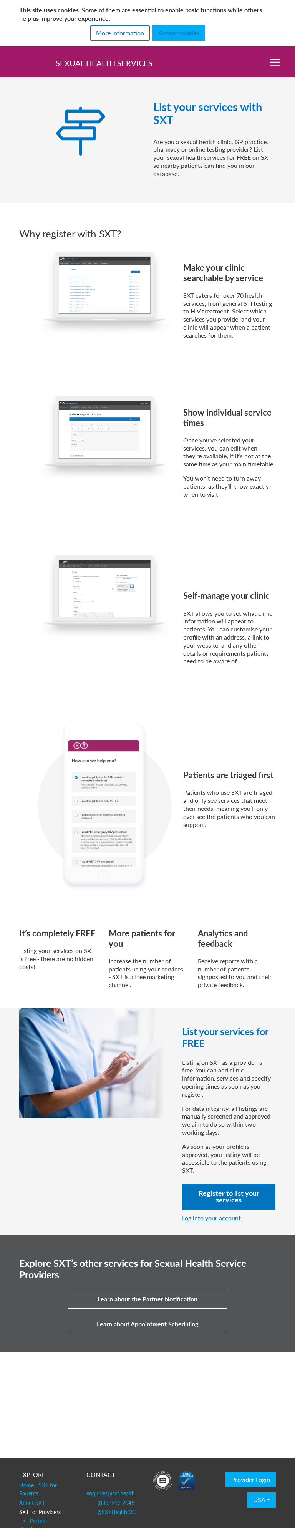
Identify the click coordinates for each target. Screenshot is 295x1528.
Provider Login (250, 1479)
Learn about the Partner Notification (147, 1298)
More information (120, 33)
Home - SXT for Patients (38, 1489)
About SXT (32, 1502)
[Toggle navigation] (275, 61)
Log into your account (211, 1218)
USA (259, 1500)
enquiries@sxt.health (110, 1493)
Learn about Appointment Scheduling (147, 1323)
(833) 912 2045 (116, 1502)
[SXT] (25, 62)
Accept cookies (178, 33)
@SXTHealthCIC (116, 1512)
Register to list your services (229, 1196)
